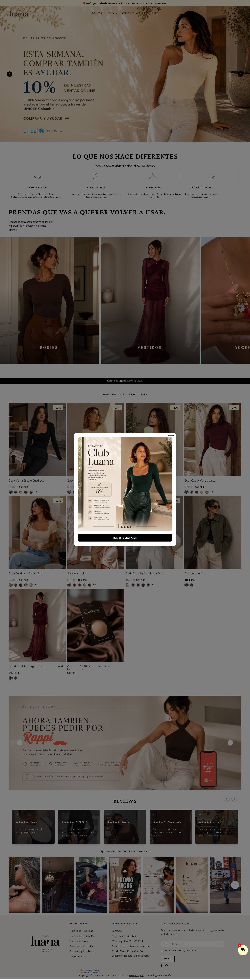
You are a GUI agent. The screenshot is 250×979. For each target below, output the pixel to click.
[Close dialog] (171, 438)
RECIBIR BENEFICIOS (125, 537)
